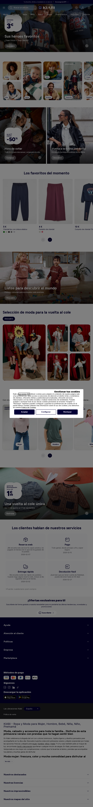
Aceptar (24, 412)
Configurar (46, 412)
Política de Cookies (28, 407)
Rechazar (67, 412)
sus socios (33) (24, 394)
